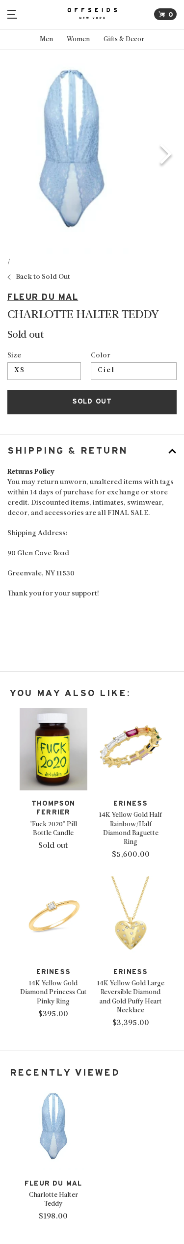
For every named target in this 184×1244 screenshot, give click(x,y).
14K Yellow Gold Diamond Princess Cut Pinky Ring (53, 992)
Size (14, 355)
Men (46, 39)
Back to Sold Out (43, 277)
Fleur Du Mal (42, 297)
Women (78, 39)
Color (100, 355)
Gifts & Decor (124, 39)
